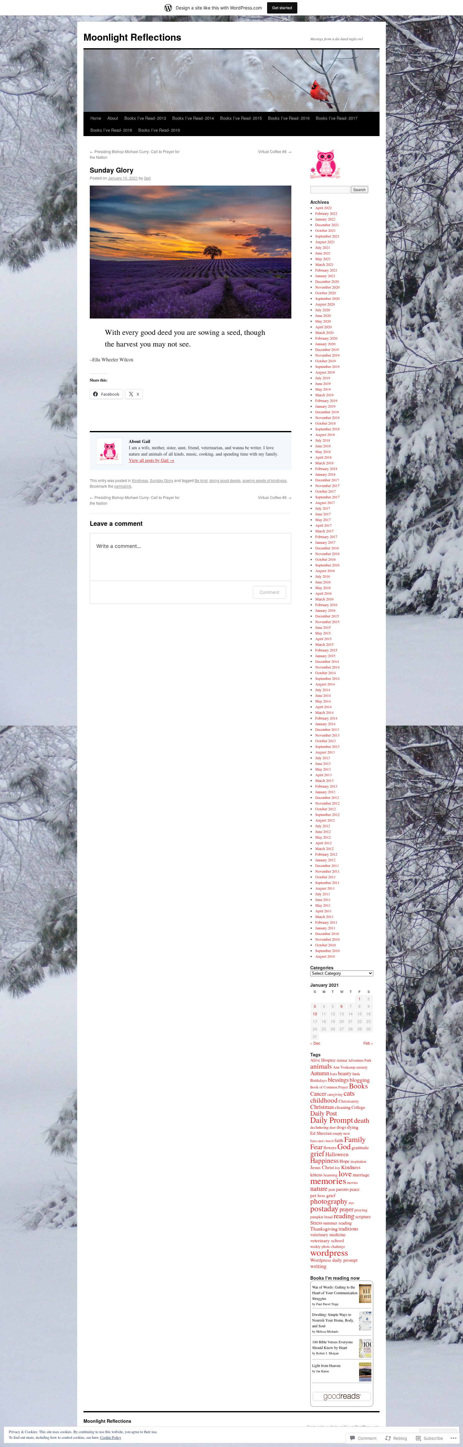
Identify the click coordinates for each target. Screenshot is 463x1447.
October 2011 (325, 876)
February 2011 (326, 922)
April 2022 (323, 207)
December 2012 (327, 797)
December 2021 (327, 224)
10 (315, 1013)
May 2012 (323, 837)
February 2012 (326, 854)
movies (352, 1182)
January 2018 (325, 474)
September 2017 (327, 496)
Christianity (349, 1101)
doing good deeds (225, 480)
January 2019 (325, 406)
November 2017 (327, 485)
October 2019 (325, 360)
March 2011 (324, 916)
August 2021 (325, 241)
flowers (329, 1148)
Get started (282, 7)
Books (358, 1086)
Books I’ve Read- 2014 (193, 118)
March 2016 (324, 598)
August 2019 (325, 372)
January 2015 (325, 655)
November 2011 (327, 871)
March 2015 (324, 644)
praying (361, 1210)
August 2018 (325, 434)
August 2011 (325, 888)
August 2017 (325, 502)
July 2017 (322, 508)
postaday (324, 1208)
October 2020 (325, 292)
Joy (337, 1167)
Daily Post (323, 1113)
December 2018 (327, 411)
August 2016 (325, 570)
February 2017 (326, 536)
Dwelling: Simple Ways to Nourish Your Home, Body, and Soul (333, 1320)
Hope (345, 1161)
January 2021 (325, 275)
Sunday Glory (112, 170)
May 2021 (323, 258)
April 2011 (323, 910)
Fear (316, 1146)
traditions (348, 1228)
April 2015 (323, 638)
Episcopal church (322, 1141)
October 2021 (325, 230)
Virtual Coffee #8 (274, 151)
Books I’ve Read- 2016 (289, 118)
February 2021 (326, 270)
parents (342, 1189)
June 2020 (323, 315)
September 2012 (327, 814)
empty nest (341, 1133)
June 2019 (323, 383)
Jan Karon (322, 1371)
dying (352, 1126)
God (344, 1146)
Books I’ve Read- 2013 (145, 118)
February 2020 (326, 338)
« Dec (315, 1043)
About (112, 118)
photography (329, 1201)
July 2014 (322, 689)
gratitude (360, 1147)
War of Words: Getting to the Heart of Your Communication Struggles (334, 1292)
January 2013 (325, 791)
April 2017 (323, 525)
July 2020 (322, 309)
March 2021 (324, 264)
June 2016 (323, 581)
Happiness (324, 1160)
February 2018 (326, 468)
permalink (122, 486)
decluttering (319, 1127)
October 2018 (325, 423)
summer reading (337, 1223)
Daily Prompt (331, 1119)
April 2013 (323, 774)
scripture (363, 1217)
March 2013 (324, 780)
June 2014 (323, 695)
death (361, 1120)
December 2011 (327, 865)
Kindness (140, 480)
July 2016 (322, 576)
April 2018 (323, 457)
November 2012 (327, 803)
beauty (345, 1073)
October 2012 (325, 808)
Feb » (368, 1043)
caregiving (335, 1094)
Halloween (337, 1154)
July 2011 (322, 893)
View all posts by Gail (151, 460)
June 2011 (323, 899)
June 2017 (323, 513)
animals (321, 1066)
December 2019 (327, 349)
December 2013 (327, 729)
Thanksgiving (324, 1228)
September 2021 (327, 235)
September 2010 (327, 950)
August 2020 (325, 304)
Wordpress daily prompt (333, 1260)
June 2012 (323, 831)
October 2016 (325, 559)
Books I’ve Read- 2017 (336, 118)
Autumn (319, 1073)
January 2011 (325, 927)
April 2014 (323, 706)
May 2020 (323, 321)
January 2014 (325, 723)
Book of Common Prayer (329, 1087)
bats (333, 1074)
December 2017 (327, 479)
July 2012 (322, 825)
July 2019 (322, 377)
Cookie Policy (110, 1437)
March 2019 (324, 394)
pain (332, 1189)
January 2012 (325, 859)
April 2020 (323, 326)
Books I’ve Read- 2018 (111, 130)
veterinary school (327, 1240)
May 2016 (323, 587)
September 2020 (327, 298)
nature (319, 1188)
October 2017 (325, 491)
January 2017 (325, 542)
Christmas (322, 1107)
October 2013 (325, 740)
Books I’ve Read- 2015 (241, 118)
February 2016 (326, 604)
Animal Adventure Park (353, 1060)
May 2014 (323, 700)
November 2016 (327, 553)
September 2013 (327, 746)
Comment (269, 592)
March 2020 (324, 332)
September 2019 (327, 366)
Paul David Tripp (327, 1304)
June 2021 (323, 253)
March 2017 (324, 530)
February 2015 (326, 649)
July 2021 (322, 247)
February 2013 (326, 786)
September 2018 (327, 428)
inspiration (358, 1161)
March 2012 (324, 848)
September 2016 (327, 564)
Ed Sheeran (321, 1133)
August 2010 (325, 956)
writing (318, 1266)
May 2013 (323, 769)
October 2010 (325, 944)
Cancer (318, 1093)
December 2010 (327, 933)
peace (354, 1189)
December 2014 (327, 661)
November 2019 (327, 355)
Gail (147, 178)
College (358, 1107)
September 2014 (327, 678)
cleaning (343, 1107)
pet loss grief (322, 1195)
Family (355, 1139)
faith (338, 1140)
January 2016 (325, 610)
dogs (341, 1127)
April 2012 (323, 842)
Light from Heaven (326, 1365)
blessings (338, 1079)
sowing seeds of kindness (265, 480)
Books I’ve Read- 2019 (159, 130)
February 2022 (326, 213)
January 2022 (325, 218)
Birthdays (318, 1080)
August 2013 (325, 752)
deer (332, 1127)
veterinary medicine (328, 1234)
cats (349, 1093)
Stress (316, 1222)
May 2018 (323, 451)
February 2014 (326, 718)
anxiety (362, 1067)
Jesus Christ (322, 1167)
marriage (361, 1175)
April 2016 (323, 593)
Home (95, 118)
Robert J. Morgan (327, 1353)
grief (317, 1153)
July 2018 (322, 440)
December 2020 (327, 281)
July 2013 (322, 757)
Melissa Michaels (327, 1331)
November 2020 (327, 287)
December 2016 (327, 547)
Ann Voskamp (344, 1067)
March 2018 (324, 462)
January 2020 (325, 343)
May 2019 (323, 389)
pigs (351, 1202)
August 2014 (325, 683)
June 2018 (323, 445)
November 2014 (327, 666)
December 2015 (327, 615)
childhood (324, 1100)
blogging (360, 1079)
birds (356, 1074)
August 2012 (325, 820)
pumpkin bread (321, 1216)
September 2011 (327, 882)
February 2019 (326, 400)
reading (344, 1215)
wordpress (329, 1252)
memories (328, 1180)
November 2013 (327, 735)
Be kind (201, 480)
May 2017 (323, 519)
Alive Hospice (322, 1060)
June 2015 (323, 627)
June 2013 (323, 763)
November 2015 (327, 621)
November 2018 (327, 417)
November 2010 (327, 939)
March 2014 (324, 712)
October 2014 (325, 672)
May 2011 (323, 905)
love (345, 1173)
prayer (346, 1209)
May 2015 (323, 632)
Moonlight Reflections (132, 36)
